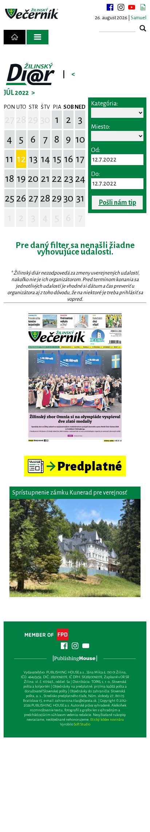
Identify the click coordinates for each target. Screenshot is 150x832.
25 (9, 198)
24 (80, 178)
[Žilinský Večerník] (32, 13)
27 (10, 119)
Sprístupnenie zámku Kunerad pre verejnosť (69, 492)
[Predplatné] (75, 458)
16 (68, 158)
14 (45, 158)
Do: (95, 174)
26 (21, 198)
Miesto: (100, 127)
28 (21, 119)
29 (33, 119)
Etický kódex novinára (107, 719)
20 (33, 178)
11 (9, 158)
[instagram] (121, 7)
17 (80, 158)
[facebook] (110, 7)
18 (9, 178)
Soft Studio (82, 724)
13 (33, 158)
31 (80, 198)
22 (57, 178)
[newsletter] (142, 7)
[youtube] (131, 7)
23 (68, 178)
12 (21, 158)
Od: (95, 150)
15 (57, 158)
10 (80, 139)
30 (45, 119)
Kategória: (104, 103)
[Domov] (14, 37)
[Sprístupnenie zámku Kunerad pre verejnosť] (75, 548)
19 (21, 178)
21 (45, 178)
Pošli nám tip (117, 202)
